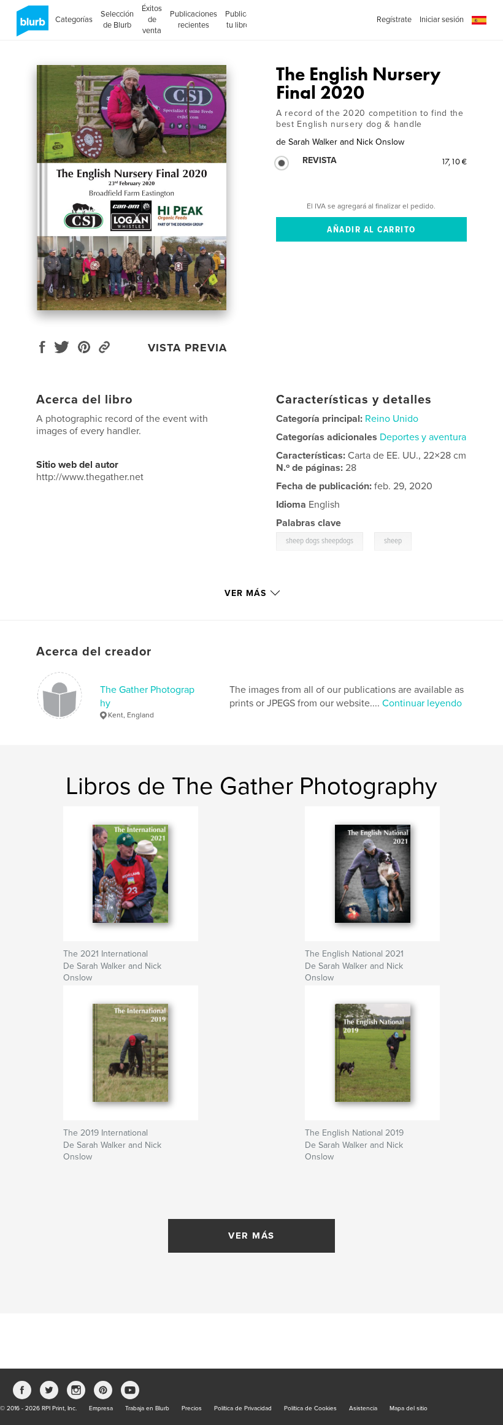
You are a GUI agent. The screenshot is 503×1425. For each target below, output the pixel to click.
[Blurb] (30, 26)
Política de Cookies (310, 1408)
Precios (192, 1408)
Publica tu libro (237, 19)
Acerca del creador (94, 651)
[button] (479, 20)
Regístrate (394, 20)
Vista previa (187, 347)
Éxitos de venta (152, 20)
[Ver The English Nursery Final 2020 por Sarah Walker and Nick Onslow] (131, 187)
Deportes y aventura (423, 437)
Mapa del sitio (409, 1408)
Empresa (101, 1408)
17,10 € (454, 161)
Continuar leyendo (422, 703)
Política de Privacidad (243, 1408)
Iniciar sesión (442, 20)
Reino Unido (391, 419)
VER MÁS (251, 1235)
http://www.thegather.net (90, 477)
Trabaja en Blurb (147, 1408)
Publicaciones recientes (193, 19)
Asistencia (363, 1408)
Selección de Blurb (117, 19)
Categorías (74, 20)
